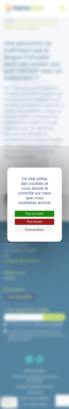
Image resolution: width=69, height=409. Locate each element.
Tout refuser (34, 221)
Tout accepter (34, 213)
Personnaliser (34, 229)
